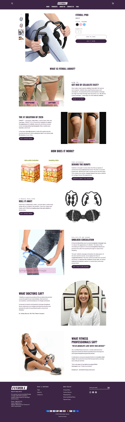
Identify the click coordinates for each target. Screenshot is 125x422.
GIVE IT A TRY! (78, 99)
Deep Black (77, 24)
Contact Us (70, 7)
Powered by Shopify (62, 416)
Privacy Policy (66, 390)
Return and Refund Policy (69, 397)
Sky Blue (84, 24)
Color (81, 21)
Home (47, 7)
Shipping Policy (67, 394)
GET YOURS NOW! (26, 138)
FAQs (77, 7)
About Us (62, 7)
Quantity (79, 29)
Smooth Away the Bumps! (82, 178)
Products (54, 7)
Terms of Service (67, 392)
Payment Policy (67, 399)
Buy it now (91, 41)
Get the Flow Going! (81, 266)
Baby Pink (80, 24)
